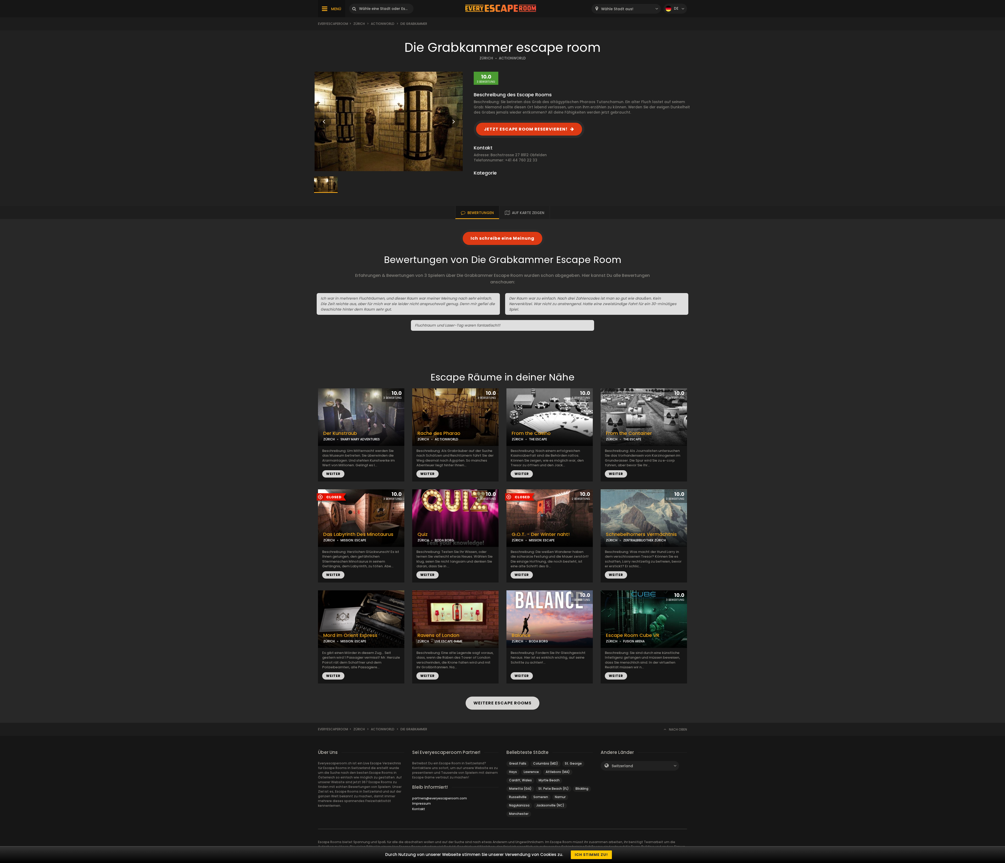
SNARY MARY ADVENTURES (360, 439)
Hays (513, 772)
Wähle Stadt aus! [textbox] (617, 9)
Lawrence (531, 772)
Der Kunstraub (340, 433)
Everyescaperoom (333, 23)
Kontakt (418, 809)
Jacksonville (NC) (550, 805)
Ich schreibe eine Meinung (502, 238)
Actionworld (382, 23)
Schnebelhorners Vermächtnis (641, 534)
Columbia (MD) (545, 763)
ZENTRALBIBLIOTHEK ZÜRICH (644, 540)
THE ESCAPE (538, 439)
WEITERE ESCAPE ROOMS (502, 703)
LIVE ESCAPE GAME (448, 641)
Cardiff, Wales (520, 780)
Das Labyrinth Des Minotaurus (358, 534)
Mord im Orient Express (350, 635)
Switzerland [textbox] (622, 766)
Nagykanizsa (519, 805)
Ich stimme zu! (591, 854)
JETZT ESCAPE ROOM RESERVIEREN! (526, 129)
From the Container (629, 433)
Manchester (518, 813)
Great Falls (517, 763)
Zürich (359, 23)
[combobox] (626, 9)
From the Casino (531, 433)
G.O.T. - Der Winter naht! (541, 534)
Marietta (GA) (520, 788)
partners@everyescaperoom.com (439, 798)
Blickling (582, 788)
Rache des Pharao (438, 433)
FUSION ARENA (634, 641)
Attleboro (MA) (558, 772)
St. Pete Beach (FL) (553, 788)
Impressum (421, 803)
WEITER (333, 474)
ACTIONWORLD (512, 58)
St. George (573, 763)
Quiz (422, 534)
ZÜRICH (486, 58)
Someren (540, 797)
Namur (560, 797)
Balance (521, 635)
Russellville (518, 797)
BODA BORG (444, 540)
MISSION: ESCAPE (353, 540)
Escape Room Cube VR (632, 635)
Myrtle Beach (549, 780)
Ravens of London (438, 635)
